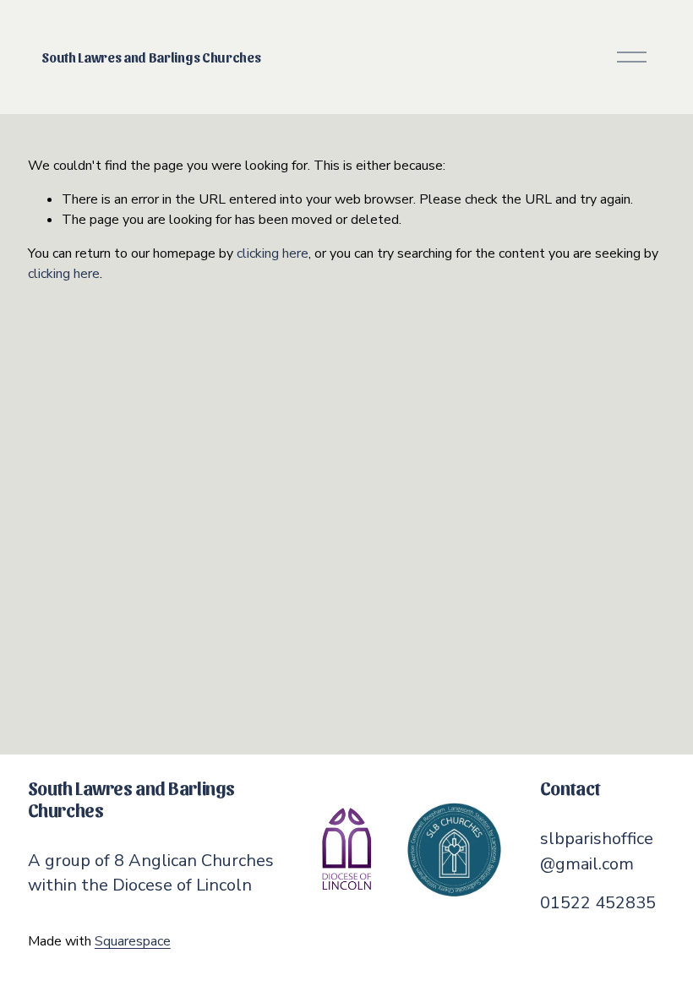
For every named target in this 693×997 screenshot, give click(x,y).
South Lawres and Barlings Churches (150, 57)
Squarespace (133, 941)
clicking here (272, 253)
